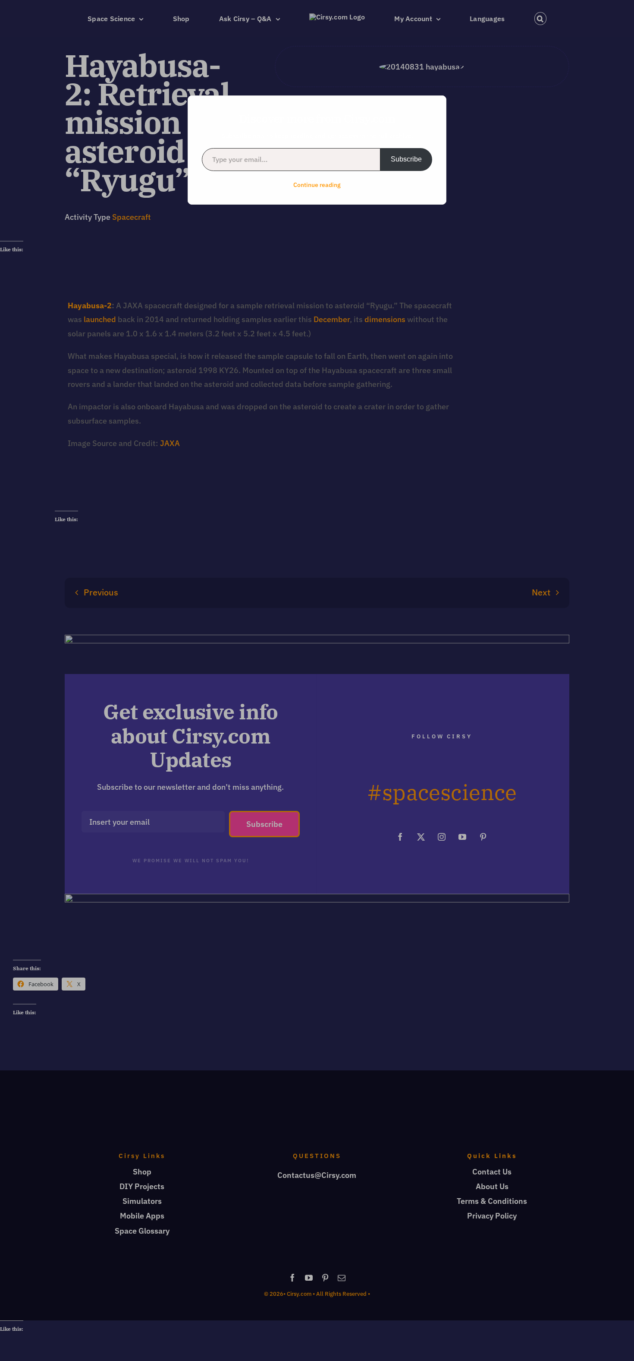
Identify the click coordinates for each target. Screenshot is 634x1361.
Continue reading (317, 185)
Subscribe (406, 159)
